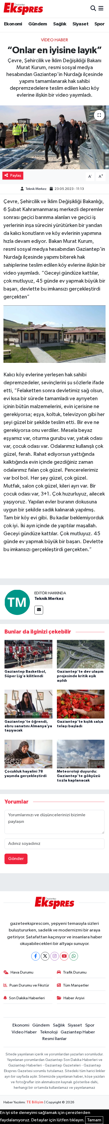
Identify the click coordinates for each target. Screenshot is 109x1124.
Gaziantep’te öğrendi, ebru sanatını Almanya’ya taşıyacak (28, 726)
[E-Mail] (38, 610)
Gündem (37, 24)
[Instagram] (54, 956)
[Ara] (93, 8)
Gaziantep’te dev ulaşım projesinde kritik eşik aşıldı (80, 676)
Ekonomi (13, 24)
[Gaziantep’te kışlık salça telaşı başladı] (81, 704)
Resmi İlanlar (54, 1039)
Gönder (16, 859)
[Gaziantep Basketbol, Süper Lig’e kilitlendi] (28, 654)
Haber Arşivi (73, 998)
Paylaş (15, 175)
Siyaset (80, 24)
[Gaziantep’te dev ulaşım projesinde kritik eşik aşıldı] (81, 654)
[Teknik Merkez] (17, 602)
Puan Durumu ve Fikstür (29, 985)
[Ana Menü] (100, 8)
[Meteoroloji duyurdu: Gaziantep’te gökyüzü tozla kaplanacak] (81, 754)
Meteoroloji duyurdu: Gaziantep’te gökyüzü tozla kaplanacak (78, 776)
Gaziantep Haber (78, 1032)
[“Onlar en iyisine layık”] (54, 137)
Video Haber (54, 40)
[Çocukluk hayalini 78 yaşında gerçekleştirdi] (28, 754)
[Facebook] (35, 956)
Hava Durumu (22, 972)
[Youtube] (64, 956)
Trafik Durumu (75, 972)
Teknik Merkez (36, 189)
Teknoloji (49, 1032)
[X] (45, 956)
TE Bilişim (34, 1102)
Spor (99, 24)
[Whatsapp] (73, 956)
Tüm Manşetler (76, 985)
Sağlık (59, 24)
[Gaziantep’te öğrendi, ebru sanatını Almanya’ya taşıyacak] (28, 704)
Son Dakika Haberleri (27, 998)
